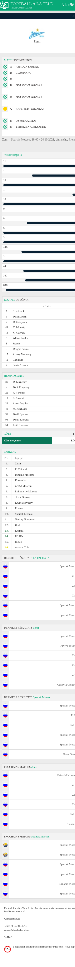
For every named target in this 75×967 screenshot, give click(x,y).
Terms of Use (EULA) (15, 926)
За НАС (8, 937)
